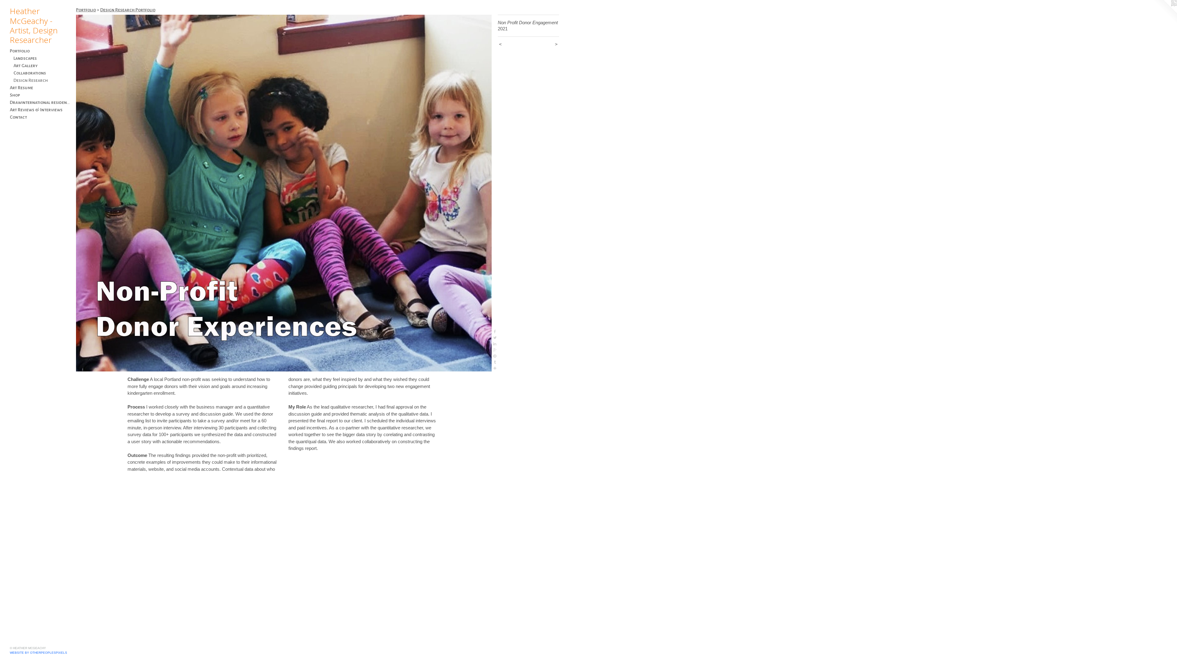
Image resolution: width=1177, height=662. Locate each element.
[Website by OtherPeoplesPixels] (1164, 12)
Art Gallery (25, 65)
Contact (18, 117)
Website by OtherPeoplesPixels (38, 652)
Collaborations (29, 72)
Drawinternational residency (40, 102)
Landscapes (25, 58)
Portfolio (20, 50)
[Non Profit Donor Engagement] (284, 193)
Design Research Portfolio (127, 9)
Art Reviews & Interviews (36, 109)
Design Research (30, 80)
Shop (15, 95)
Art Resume (21, 87)
